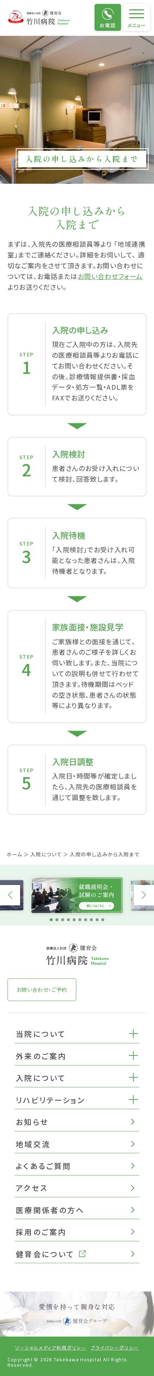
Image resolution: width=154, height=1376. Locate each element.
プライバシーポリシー (115, 1348)
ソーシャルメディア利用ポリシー (50, 1348)
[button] (133, 1033)
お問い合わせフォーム (110, 276)
